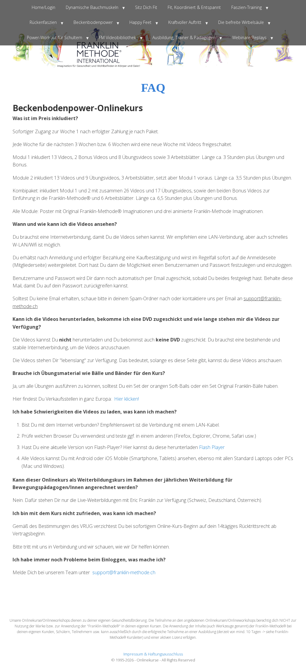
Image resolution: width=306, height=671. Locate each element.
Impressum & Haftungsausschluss (153, 654)
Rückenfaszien (43, 22)
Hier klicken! (126, 399)
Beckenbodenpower (93, 22)
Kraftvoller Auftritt (184, 22)
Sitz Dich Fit (146, 7)
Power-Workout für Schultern (54, 37)
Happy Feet (140, 22)
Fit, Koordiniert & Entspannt (194, 7)
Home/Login (43, 7)
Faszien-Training (246, 7)
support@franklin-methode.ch (123, 572)
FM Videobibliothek (117, 37)
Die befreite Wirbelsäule (241, 22)
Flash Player (212, 447)
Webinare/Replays (249, 37)
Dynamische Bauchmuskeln (92, 7)
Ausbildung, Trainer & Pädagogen (183, 37)
